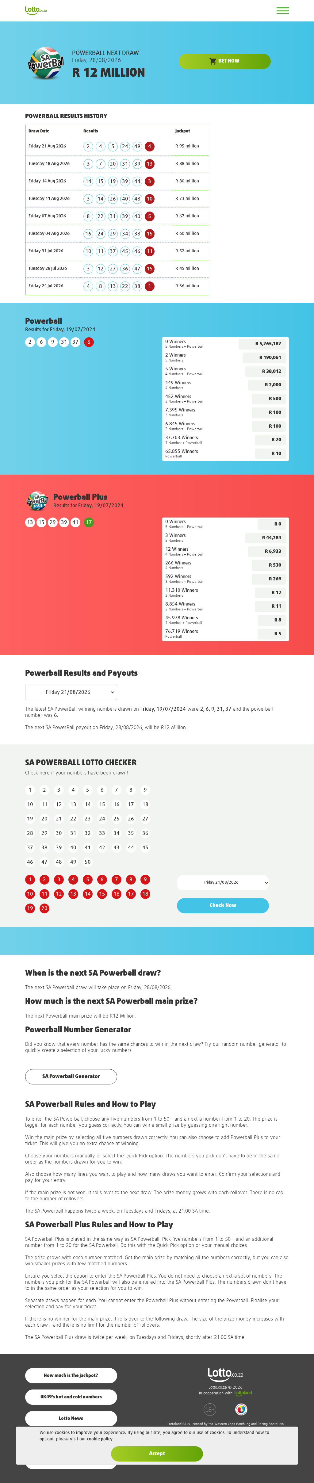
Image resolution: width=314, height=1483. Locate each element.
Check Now (223, 905)
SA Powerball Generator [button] (71, 1076)
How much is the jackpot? (71, 1375)
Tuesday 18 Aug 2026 (49, 164)
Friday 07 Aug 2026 (47, 216)
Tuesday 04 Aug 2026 (49, 233)
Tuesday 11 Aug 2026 (49, 199)
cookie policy (100, 1439)
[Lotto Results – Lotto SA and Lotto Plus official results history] (36, 10)
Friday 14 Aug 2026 (47, 181)
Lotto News (71, 1418)
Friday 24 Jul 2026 (46, 286)
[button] (225, 61)
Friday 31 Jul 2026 (46, 251)
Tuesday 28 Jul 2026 (48, 268)
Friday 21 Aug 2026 (47, 146)
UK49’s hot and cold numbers (71, 1397)
